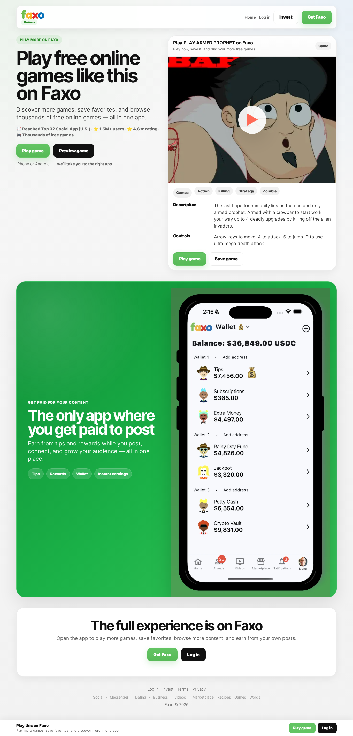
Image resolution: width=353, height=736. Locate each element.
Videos (180, 697)
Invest (286, 17)
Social (98, 697)
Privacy (199, 689)
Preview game (73, 150)
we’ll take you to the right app (84, 163)
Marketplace (203, 697)
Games (240, 697)
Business (160, 697)
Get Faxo (317, 17)
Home (250, 17)
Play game (33, 150)
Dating (140, 697)
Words (255, 697)
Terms (183, 689)
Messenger (119, 697)
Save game (226, 258)
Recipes (224, 697)
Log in (264, 17)
